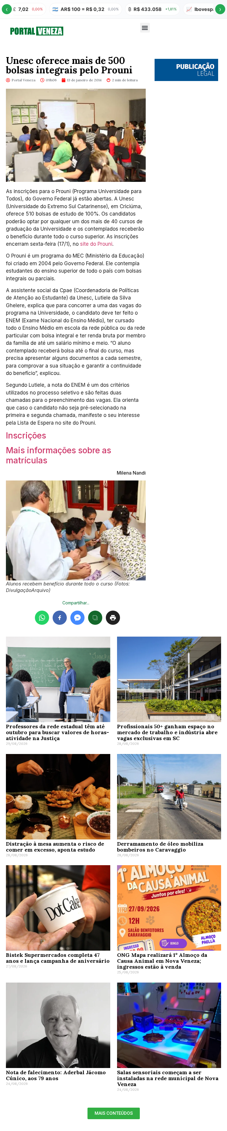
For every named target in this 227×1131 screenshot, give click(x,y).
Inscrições (26, 436)
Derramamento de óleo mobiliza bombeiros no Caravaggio (160, 846)
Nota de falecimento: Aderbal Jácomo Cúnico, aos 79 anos (56, 1075)
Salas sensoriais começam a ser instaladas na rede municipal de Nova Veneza (167, 1078)
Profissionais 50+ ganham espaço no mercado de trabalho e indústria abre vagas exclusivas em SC (167, 732)
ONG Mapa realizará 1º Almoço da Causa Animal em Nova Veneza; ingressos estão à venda (162, 961)
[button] (145, 28)
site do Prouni (96, 244)
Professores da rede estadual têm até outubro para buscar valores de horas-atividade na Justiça (57, 732)
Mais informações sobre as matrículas (58, 455)
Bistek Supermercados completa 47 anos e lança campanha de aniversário (58, 958)
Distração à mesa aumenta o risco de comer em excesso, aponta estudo (55, 846)
